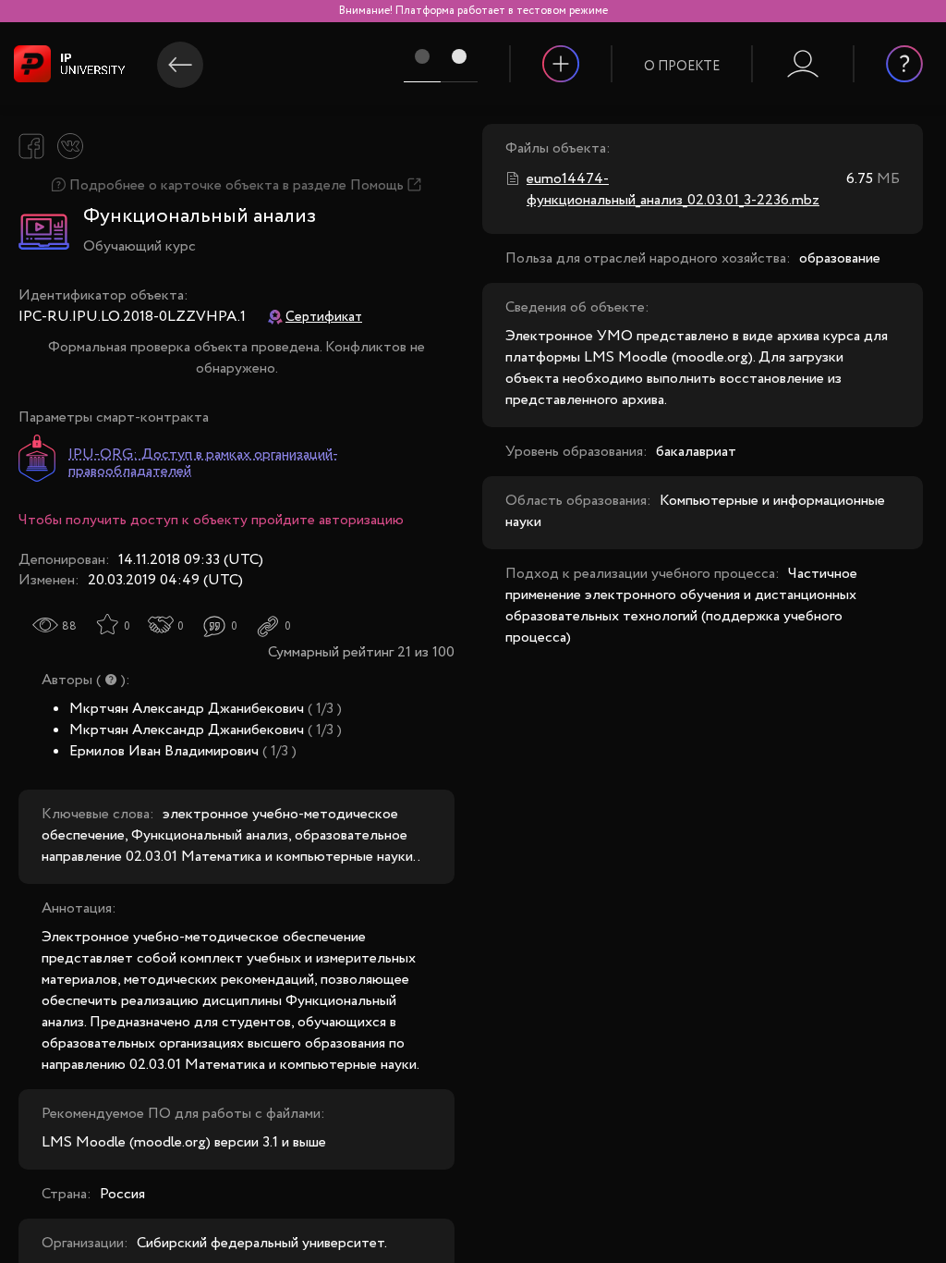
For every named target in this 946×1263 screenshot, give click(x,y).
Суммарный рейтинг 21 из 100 (361, 652)
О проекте (682, 66)
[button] (682, 54)
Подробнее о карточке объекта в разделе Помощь (236, 185)
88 (69, 626)
